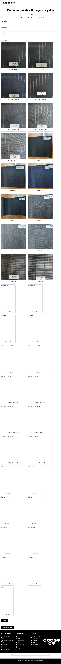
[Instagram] (55, 640)
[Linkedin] (58, 640)
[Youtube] (51, 640)
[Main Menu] (57, 3)
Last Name (4, 27)
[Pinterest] (49, 643)
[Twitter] (48, 640)
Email (2, 34)
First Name (4, 21)
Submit (4, 620)
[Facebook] (44, 640)
